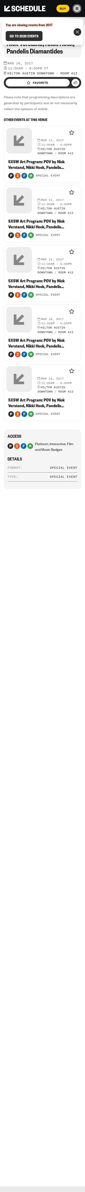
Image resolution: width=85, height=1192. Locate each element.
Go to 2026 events (24, 36)
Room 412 (68, 73)
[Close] (77, 32)
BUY (63, 8)
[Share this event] (75, 82)
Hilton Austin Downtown (30, 73)
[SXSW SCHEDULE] (25, 8)
